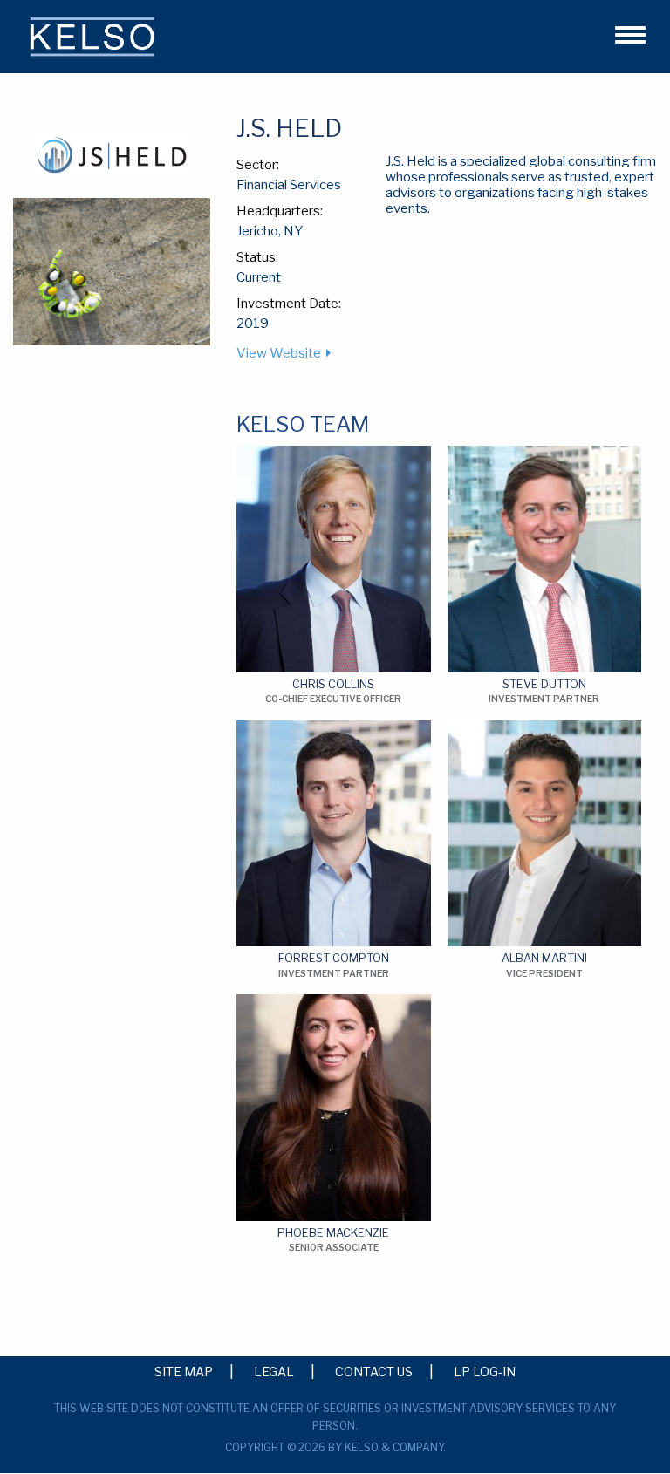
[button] (622, 32)
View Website (278, 353)
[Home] (93, 40)
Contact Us (374, 1371)
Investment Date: (288, 303)
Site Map (183, 1371)
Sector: (257, 165)
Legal (274, 1371)
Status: (257, 257)
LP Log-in (485, 1371)
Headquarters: (279, 211)
